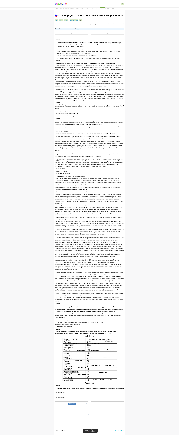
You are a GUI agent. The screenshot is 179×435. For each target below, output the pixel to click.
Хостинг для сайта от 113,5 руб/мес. (94, 430)
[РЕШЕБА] (61, 4)
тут (78, 29)
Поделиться (72, 403)
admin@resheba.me (119, 430)
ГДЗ (57, 8)
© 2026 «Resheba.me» (60, 430)
